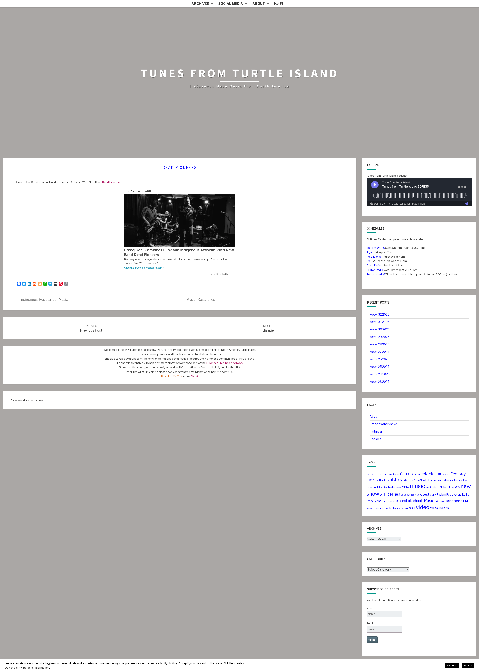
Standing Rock (382, 508)
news (454, 486)
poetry (413, 495)
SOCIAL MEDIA (230, 4)
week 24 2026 (380, 374)
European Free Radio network (224, 363)
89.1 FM (371, 247)
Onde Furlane (375, 265)
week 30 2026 (380, 329)
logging (383, 487)
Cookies (375, 439)
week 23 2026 (379, 381)
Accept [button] (468, 665)
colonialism (431, 473)
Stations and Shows (384, 424)
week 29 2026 (379, 337)
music (63, 299)
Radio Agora (454, 494)
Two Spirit (409, 508)
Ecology (458, 473)
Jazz (465, 480)
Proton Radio (375, 270)
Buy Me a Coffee (171, 376)
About (194, 376)
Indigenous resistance (38, 299)
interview (457, 480)
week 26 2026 (379, 359)
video (422, 507)
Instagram (377, 431)
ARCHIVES (200, 4)
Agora (370, 252)
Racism (441, 494)
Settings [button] (452, 665)
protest (423, 494)
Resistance (206, 299)
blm (390, 474)
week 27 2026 (379, 351)
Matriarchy (395, 487)
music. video (432, 487)
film (369, 480)
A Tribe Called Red (380, 474)
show (369, 508)
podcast (405, 494)
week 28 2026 (379, 344)
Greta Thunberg (381, 480)
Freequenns (374, 256)
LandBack (373, 487)
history (396, 479)
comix (446, 474)
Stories (395, 508)
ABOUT (258, 4)
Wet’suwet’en (439, 508)
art (369, 474)
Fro (369, 261)
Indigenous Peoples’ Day (414, 480)
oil (381, 494)
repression (388, 501)
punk (433, 494)
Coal (417, 474)
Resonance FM (457, 501)
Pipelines (392, 494)
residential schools (409, 501)
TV (402, 508)
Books (396, 474)
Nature (444, 487)
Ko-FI (278, 4)
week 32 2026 (379, 314)
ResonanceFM (376, 274)
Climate (407, 474)
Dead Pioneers (111, 182)
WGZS (380, 247)
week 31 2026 (379, 322)
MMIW (405, 487)
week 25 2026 (379, 366)
